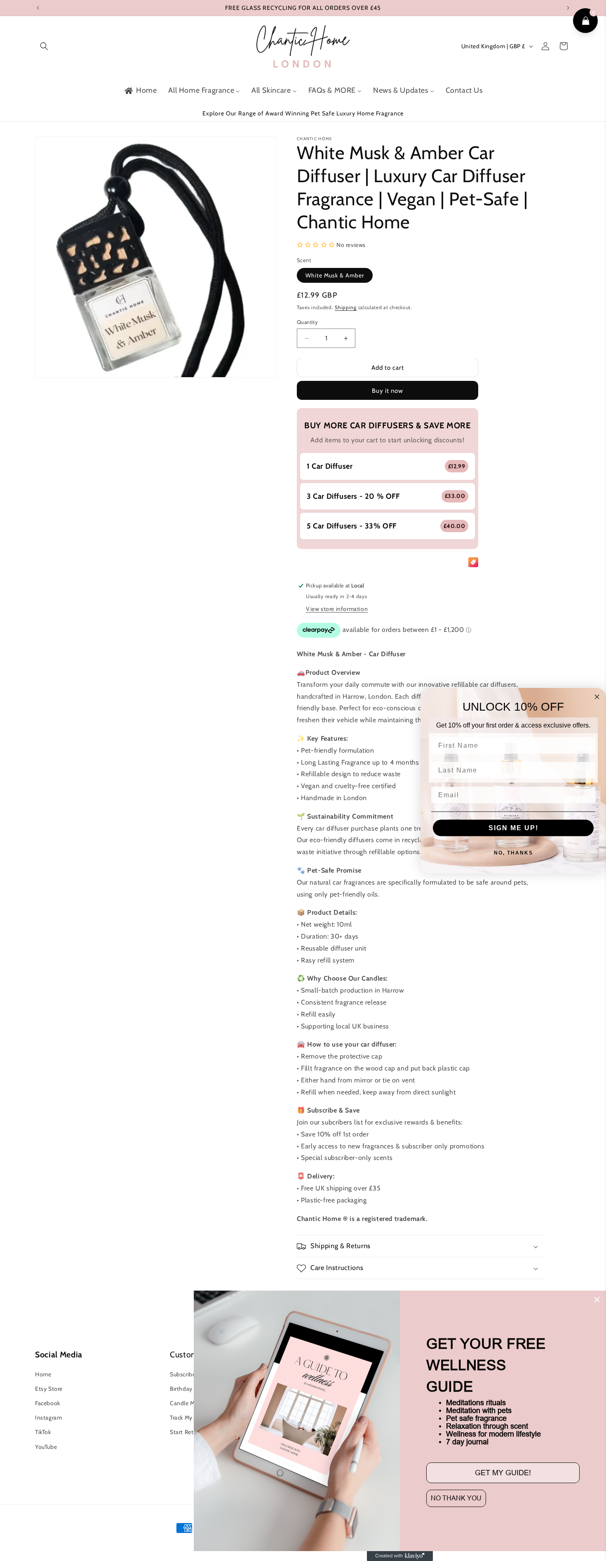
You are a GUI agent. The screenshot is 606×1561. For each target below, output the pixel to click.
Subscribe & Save (193, 1374)
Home (43, 1374)
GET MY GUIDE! (503, 1473)
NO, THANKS (513, 853)
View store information (337, 609)
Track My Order (189, 1417)
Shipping (346, 307)
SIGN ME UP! (513, 827)
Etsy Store (49, 1388)
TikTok (43, 1431)
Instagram (48, 1417)
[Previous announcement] (38, 8)
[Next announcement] (568, 8)
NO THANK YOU (456, 1498)
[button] (44, 46)
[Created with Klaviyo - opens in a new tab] (400, 1556)
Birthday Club (188, 1388)
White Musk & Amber (334, 275)
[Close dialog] (597, 1299)
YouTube (46, 1446)
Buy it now (387, 390)
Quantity (307, 322)
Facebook (47, 1402)
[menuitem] (139, 90)
